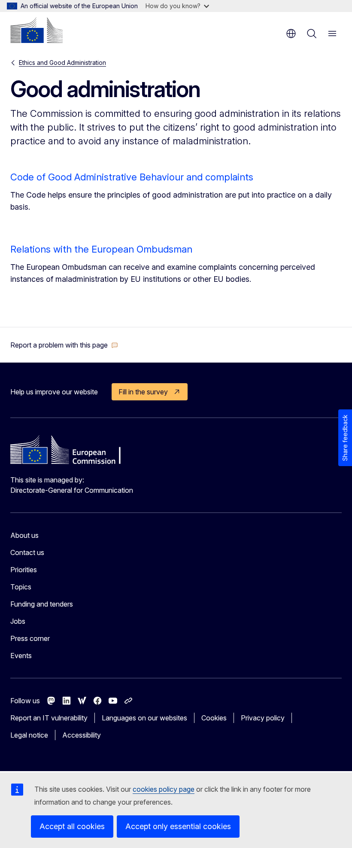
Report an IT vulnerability (49, 718)
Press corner (30, 638)
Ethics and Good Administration (62, 62)
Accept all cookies (72, 826)
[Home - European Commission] (36, 30)
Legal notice (29, 735)
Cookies (214, 718)
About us (24, 535)
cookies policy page (163, 789)
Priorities (23, 569)
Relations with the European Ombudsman (101, 249)
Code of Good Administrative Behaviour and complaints (131, 177)
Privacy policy (263, 718)
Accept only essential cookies (178, 826)
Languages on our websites (144, 718)
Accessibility (81, 735)
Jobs (17, 621)
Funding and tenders (41, 604)
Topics (20, 587)
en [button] (291, 33)
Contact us (27, 552)
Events (21, 655)
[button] (64, 345)
